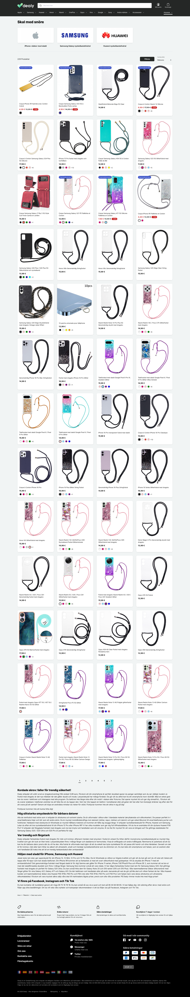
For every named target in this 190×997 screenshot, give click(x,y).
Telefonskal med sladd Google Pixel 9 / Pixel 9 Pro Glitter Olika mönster (154, 379)
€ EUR (127, 967)
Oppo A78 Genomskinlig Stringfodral (72, 650)
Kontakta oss (24, 956)
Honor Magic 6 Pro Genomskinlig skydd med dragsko (154, 541)
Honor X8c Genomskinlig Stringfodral (111, 268)
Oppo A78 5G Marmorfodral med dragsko (34, 650)
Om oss (21, 951)
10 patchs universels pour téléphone (72, 323)
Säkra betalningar (104, 912)
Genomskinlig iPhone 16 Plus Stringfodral (113, 487)
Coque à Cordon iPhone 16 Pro (30, 487)
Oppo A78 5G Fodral (145, 595)
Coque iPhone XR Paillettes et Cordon (151, 214)
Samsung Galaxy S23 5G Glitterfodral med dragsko (153, 160)
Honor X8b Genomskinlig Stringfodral (72, 268)
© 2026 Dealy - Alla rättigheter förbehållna (32, 991)
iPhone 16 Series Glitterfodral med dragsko (153, 487)
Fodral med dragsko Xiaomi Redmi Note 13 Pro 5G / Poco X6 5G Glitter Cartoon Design (74, 758)
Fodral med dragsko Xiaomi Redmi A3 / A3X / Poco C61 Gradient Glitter (114, 596)
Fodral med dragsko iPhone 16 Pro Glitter (73, 378)
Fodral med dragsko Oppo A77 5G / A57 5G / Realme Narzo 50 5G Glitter (35, 703)
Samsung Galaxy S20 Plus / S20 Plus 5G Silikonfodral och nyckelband (33, 269)
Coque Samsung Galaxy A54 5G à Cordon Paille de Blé (113, 160)
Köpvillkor (64, 991)
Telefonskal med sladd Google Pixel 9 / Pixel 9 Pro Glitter (35, 433)
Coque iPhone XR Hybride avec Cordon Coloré (33, 105)
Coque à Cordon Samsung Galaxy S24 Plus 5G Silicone (34, 160)
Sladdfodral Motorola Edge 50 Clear (111, 104)
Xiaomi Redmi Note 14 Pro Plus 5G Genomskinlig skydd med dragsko (110, 324)
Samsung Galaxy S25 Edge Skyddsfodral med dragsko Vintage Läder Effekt (34, 324)
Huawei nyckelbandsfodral (114, 46)
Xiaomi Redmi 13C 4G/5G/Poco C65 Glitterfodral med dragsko (111, 541)
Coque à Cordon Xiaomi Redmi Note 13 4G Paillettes (34, 758)
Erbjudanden (24, 936)
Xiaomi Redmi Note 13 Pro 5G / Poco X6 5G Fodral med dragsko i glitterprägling (114, 758)
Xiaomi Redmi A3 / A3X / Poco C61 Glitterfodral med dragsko (71, 596)
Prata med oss (81, 942)
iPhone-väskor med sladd (36, 46)
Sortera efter (161, 57)
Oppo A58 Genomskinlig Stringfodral (151, 650)
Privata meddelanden (83, 957)
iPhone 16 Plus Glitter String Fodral (71, 487)
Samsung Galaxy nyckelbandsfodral (75, 46)
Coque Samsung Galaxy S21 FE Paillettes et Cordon (74, 214)
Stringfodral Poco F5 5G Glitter (70, 703)
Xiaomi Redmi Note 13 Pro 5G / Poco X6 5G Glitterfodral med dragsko (153, 758)
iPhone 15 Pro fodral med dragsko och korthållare (72, 160)
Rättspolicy (54, 991)
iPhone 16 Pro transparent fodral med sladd (114, 433)
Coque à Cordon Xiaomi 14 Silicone (150, 104)
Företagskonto (25, 961)
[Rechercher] (40, 5)
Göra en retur (24, 946)
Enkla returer (62, 912)
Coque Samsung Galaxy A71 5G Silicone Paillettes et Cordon (112, 214)
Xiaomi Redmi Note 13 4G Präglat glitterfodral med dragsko (114, 703)
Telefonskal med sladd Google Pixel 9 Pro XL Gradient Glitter (114, 379)
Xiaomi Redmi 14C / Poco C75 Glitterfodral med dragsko (153, 324)
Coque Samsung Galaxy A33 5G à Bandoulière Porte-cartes (71, 105)
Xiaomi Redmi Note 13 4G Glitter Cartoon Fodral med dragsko (152, 703)
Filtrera (147, 59)
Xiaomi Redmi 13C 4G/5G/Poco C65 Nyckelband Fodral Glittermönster (72, 541)
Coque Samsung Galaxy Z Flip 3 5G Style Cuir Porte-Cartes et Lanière (34, 214)
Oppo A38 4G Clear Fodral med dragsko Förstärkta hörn (112, 651)
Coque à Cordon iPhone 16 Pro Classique (152, 433)
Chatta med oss (81, 950)
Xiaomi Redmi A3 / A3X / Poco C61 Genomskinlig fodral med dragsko (31, 596)
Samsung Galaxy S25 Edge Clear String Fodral (152, 269)
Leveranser (23, 941)
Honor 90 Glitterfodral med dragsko (32, 540)
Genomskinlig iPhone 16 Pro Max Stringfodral (35, 378)
